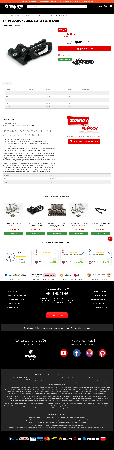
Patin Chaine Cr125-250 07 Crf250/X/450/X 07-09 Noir (35, 224)
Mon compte (13, 291)
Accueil (5, 16)
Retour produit (14, 303)
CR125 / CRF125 (14, 16)
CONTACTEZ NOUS (57, 315)
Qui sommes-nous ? (63, 328)
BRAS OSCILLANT (31, 16)
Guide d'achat (100, 291)
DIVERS (23, 16)
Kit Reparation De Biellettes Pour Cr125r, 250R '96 (79, 224)
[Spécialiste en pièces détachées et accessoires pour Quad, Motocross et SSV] (14, 6)
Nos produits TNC (99, 303)
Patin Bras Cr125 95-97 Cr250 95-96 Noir (101, 224)
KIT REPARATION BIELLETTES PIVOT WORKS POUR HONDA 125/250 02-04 (57, 225)
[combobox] (57, 6)
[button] (5, 53)
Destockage (101, 307)
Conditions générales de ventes (38, 328)
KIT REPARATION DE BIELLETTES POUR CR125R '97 (13, 224)
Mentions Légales (82, 328)
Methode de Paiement (17, 295)
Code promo (12, 307)
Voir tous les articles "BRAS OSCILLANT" (57, 242)
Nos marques (101, 295)
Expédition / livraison (16, 299)
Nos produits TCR (99, 299)
